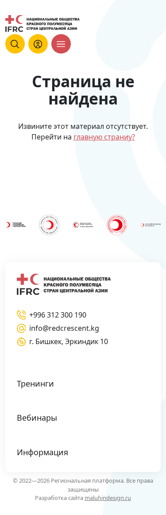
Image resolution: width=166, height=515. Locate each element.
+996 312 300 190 (57, 315)
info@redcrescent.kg (64, 328)
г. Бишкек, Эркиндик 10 (68, 341)
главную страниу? (104, 137)
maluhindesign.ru (108, 498)
